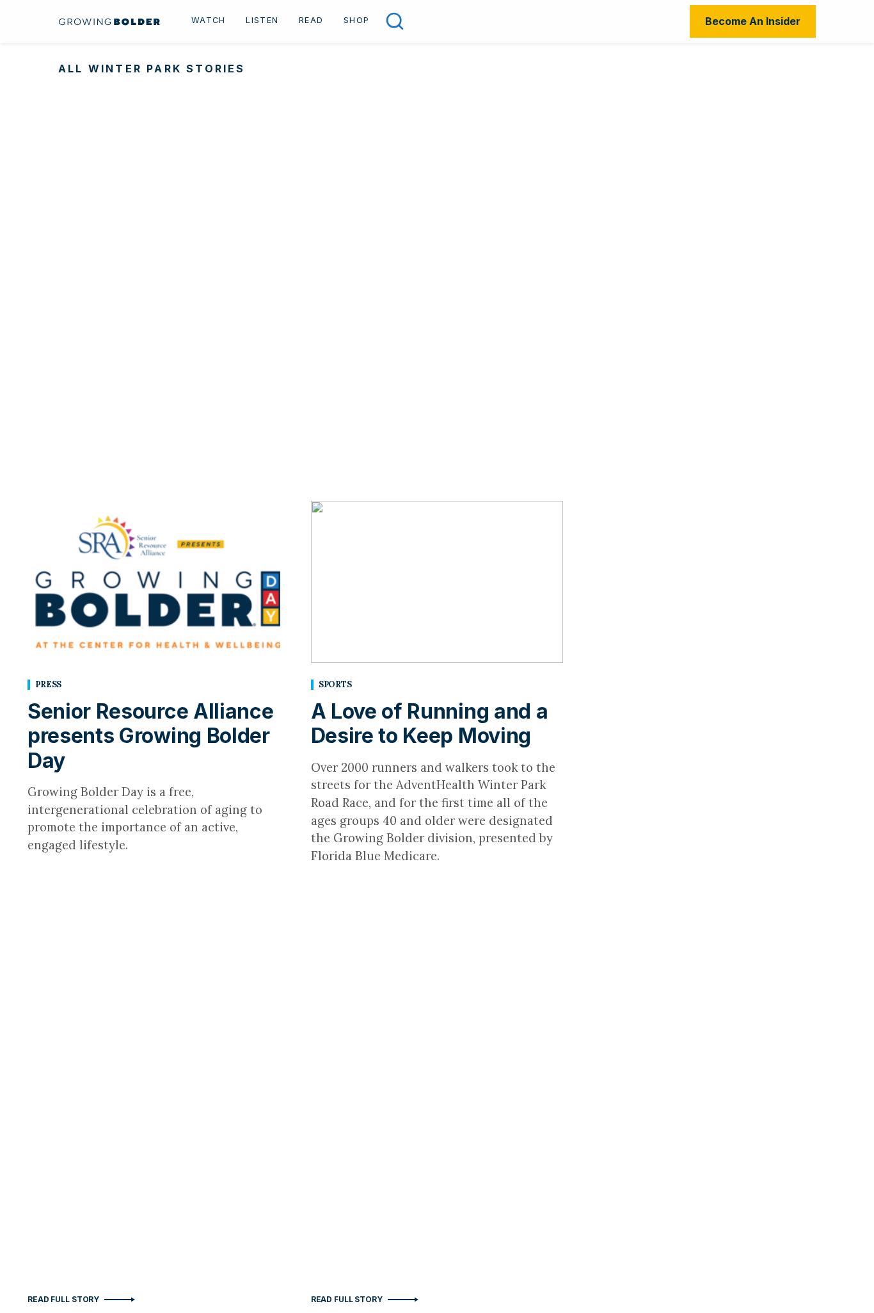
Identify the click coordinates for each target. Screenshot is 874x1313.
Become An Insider (752, 21)
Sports (335, 684)
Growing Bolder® (109, 21)
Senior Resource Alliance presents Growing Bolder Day (150, 736)
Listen (262, 20)
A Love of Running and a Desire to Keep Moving (429, 723)
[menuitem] (208, 21)
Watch (208, 20)
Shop (356, 20)
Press (48, 684)
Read (311, 20)
